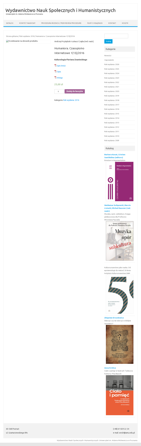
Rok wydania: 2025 (111, 69)
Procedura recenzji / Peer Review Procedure (61, 23)
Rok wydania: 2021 (111, 87)
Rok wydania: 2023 (111, 78)
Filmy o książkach (94, 23)
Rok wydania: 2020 (111, 91)
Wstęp (60, 78)
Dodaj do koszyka (75, 91)
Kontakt (112, 23)
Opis (59, 72)
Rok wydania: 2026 (111, 64)
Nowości (107, 55)
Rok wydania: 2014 (111, 118)
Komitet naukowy (27, 23)
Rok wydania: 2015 (111, 114)
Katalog (9, 23)
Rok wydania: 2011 (111, 131)
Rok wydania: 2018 (111, 100)
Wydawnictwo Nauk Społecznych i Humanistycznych (61, 10)
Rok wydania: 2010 (111, 136)
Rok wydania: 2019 (111, 96)
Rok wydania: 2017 (111, 105)
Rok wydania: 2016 (27, 36)
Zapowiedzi (109, 60)
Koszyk (125, 23)
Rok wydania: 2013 (111, 123)
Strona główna (12, 36)
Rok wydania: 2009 (111, 140)
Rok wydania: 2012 (111, 127)
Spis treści (61, 66)
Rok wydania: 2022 (111, 82)
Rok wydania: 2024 (111, 73)
